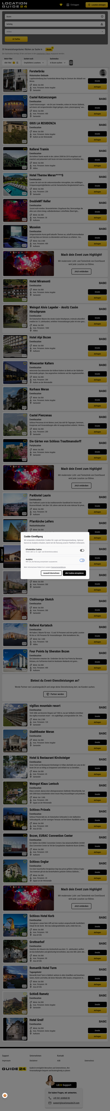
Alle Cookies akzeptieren (74, 573)
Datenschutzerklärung (58, 567)
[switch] (82, 550)
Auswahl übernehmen (51, 573)
